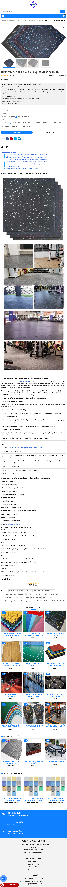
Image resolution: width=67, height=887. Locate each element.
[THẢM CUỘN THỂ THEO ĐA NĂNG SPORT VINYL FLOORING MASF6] (11, 713)
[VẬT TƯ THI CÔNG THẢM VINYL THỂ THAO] (33, 651)
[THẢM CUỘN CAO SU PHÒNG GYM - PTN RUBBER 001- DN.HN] (33, 713)
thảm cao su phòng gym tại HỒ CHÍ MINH (13, 594)
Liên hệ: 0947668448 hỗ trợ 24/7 (33, 884)
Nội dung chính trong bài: (9, 152)
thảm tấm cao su (36, 597)
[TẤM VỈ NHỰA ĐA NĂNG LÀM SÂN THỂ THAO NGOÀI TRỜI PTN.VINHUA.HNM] (11, 621)
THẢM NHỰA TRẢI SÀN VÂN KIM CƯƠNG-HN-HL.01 (11, 762)
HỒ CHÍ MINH (38, 601)
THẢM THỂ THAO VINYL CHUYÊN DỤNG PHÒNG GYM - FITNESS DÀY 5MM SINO (55, 726)
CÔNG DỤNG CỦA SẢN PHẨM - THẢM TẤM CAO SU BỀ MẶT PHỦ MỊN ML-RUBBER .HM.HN (28, 164)
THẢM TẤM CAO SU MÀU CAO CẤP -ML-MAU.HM (55, 664)
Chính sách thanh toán (34, 869)
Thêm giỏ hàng (50, 132)
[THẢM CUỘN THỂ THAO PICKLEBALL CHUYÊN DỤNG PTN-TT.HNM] (33, 621)
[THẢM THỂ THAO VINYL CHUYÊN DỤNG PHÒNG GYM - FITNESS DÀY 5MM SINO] (55, 713)
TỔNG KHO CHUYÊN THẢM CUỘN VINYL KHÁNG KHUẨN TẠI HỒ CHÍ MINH (33, 799)
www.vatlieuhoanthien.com (13, 524)
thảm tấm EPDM (52, 594)
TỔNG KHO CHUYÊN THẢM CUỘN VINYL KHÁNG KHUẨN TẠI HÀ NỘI (11, 799)
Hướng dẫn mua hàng (33, 861)
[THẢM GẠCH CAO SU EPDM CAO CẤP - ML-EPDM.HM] (33, 682)
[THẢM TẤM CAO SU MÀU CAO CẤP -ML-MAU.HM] (55, 651)
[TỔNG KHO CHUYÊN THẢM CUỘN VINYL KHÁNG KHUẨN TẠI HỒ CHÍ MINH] (33, 786)
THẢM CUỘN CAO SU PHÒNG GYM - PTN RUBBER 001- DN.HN (33, 726)
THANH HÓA (60, 601)
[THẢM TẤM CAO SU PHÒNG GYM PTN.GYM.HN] (55, 621)
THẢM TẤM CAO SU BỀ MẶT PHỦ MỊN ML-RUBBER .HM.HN (26, 448)
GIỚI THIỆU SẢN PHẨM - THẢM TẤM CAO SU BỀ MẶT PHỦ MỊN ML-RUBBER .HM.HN (26, 157)
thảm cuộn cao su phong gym (21, 597)
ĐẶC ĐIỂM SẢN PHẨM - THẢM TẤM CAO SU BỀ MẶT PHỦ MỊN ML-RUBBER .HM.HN (26, 159)
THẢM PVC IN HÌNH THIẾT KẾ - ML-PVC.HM (11, 695)
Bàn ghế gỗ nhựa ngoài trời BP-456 (55, 761)
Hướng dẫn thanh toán (33, 864)
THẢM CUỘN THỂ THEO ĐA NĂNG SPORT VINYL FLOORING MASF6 (11, 726)
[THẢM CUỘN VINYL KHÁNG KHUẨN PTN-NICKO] (55, 786)
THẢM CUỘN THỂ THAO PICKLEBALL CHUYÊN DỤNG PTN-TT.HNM (33, 634)
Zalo (3, 878)
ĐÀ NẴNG (52, 601)
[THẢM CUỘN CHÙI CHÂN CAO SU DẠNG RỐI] (33, 749)
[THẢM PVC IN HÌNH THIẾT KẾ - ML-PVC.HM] (11, 682)
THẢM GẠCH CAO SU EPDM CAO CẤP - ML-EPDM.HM (33, 695)
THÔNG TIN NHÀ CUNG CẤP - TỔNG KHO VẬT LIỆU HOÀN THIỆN (22, 168)
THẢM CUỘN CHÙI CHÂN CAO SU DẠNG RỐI (33, 762)
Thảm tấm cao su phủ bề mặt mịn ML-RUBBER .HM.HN (16, 382)
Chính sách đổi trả (33, 867)
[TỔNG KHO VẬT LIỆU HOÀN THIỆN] (33, 4)
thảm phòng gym (6, 597)
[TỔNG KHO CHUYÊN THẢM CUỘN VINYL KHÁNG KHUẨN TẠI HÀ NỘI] (11, 786)
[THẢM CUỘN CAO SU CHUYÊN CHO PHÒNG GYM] (55, 682)
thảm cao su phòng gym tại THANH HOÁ (20, 591)
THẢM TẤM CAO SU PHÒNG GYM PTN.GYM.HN (55, 634)
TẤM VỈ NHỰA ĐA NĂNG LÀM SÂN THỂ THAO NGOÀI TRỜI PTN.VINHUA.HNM (11, 634)
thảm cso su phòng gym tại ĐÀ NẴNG (44, 591)
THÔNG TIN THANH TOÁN (12, 166)
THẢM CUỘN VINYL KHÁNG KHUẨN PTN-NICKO (55, 799)
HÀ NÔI (46, 601)
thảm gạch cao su (47, 597)
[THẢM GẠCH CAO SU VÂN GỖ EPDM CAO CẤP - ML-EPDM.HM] (11, 651)
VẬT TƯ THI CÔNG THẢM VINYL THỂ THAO (33, 664)
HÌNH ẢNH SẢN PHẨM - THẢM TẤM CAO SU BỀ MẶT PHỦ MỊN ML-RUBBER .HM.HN (26, 155)
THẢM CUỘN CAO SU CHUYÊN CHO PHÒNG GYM (55, 695)
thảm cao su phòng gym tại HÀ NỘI (36, 594)
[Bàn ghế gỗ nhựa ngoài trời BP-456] (55, 749)
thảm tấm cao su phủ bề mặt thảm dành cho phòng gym (17, 601)
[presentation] (2, 790)
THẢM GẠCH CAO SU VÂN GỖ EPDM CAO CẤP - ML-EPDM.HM (11, 664)
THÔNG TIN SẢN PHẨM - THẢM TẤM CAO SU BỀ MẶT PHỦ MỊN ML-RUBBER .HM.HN (26, 161)
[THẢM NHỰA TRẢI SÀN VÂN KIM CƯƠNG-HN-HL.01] (11, 749)
